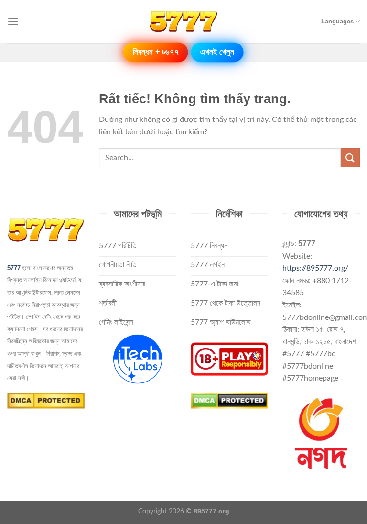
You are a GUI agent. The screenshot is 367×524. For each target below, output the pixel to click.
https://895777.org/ (315, 268)
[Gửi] (350, 157)
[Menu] (13, 21)
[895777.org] (183, 21)
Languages (337, 21)
